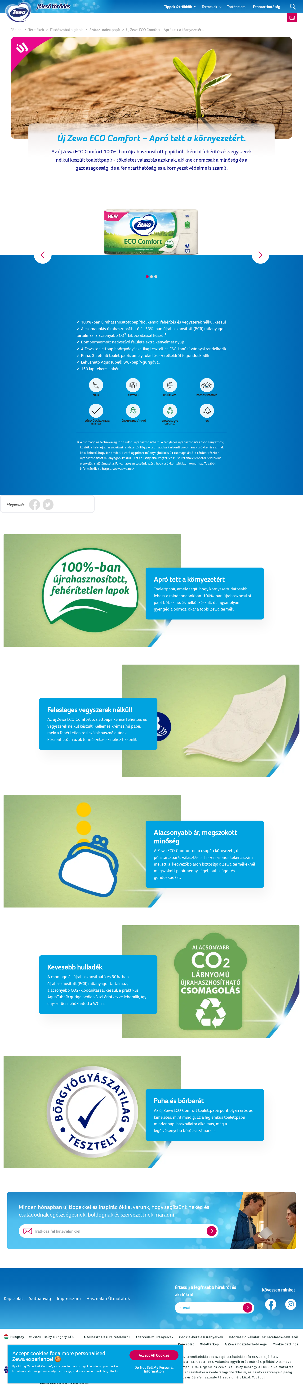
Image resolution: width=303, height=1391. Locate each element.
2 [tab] (151, 276)
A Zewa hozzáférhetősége (246, 1344)
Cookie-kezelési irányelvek (201, 1337)
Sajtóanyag (40, 1298)
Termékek (209, 6)
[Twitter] (48, 504)
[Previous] (43, 255)
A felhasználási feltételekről (107, 1337)
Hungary (17, 1337)
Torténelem (236, 6)
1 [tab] (147, 276)
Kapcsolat (13, 1298)
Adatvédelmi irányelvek (154, 1337)
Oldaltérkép (209, 1344)
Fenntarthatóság (266, 6)
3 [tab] (155, 276)
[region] (95, 1364)
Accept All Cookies (154, 1355)
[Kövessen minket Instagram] (290, 1303)
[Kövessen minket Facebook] (271, 1303)
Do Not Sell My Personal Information (154, 1369)
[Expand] (195, 7)
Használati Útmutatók (108, 1298)
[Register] (247, 1308)
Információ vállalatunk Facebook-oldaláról (263, 1337)
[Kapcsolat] (292, 17)
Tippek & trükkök (178, 6)
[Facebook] (34, 504)
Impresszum (69, 1298)
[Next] (260, 255)
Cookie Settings (286, 1344)
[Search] (293, 6)
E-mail (185, 1307)
